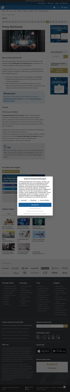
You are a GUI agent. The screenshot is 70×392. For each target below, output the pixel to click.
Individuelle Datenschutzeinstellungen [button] (35, 211)
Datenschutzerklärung (36, 213)
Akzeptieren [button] (35, 205)
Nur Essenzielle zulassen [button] (35, 208)
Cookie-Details (27, 213)
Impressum (43, 213)
